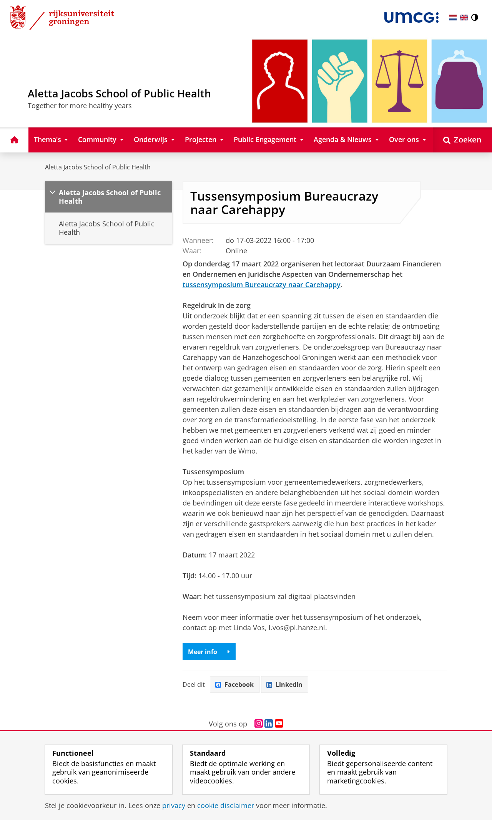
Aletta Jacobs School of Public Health (98, 167)
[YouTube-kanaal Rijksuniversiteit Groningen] (279, 723)
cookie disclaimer (225, 805)
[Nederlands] (453, 17)
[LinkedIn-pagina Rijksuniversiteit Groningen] (268, 723)
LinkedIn (289, 684)
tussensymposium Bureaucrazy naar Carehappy (262, 284)
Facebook (239, 684)
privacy (173, 805)
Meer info (202, 652)
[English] (464, 17)
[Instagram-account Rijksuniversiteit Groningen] (258, 723)
